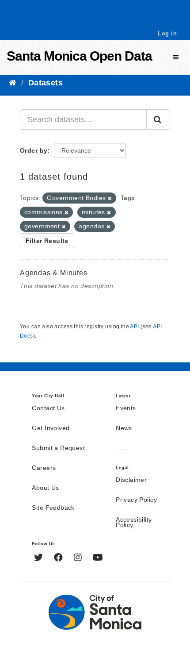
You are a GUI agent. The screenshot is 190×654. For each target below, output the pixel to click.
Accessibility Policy (134, 522)
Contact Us (48, 408)
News (124, 428)
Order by (33, 150)
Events (126, 408)
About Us (45, 488)
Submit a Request (58, 448)
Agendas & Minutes (53, 273)
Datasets (45, 82)
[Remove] (110, 198)
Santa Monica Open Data (79, 56)
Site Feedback (53, 508)
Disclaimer (131, 480)
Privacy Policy (136, 500)
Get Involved (50, 428)
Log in (167, 33)
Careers (44, 468)
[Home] (12, 82)
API (134, 326)
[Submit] (158, 119)
